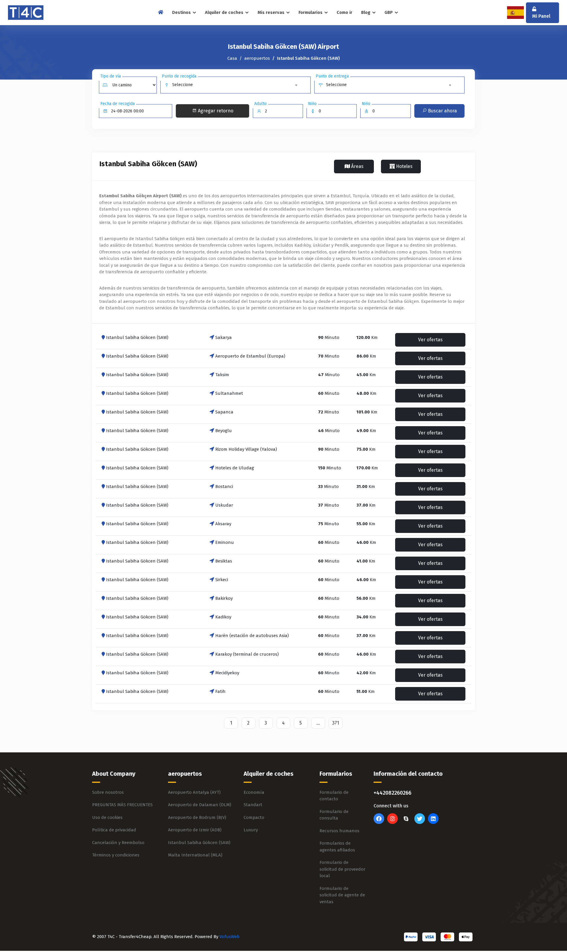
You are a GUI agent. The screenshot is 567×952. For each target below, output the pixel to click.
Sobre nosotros (108, 792)
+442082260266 (392, 793)
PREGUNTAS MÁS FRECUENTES (122, 804)
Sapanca (224, 412)
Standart (253, 804)
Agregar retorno (215, 111)
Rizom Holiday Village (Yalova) (246, 449)
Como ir (344, 12)
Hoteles (404, 166)
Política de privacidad (114, 830)
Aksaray (223, 523)
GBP (389, 12)
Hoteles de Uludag (234, 468)
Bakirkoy (224, 598)
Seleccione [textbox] (182, 84)
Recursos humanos (339, 830)
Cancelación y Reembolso (118, 842)
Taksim (222, 374)
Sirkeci (221, 579)
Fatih (220, 691)
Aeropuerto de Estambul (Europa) (250, 356)
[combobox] (235, 85)
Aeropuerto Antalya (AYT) (194, 792)
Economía (254, 792)
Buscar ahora (442, 111)
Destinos (182, 12)
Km (367, 337)
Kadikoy (223, 617)
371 (335, 723)
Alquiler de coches (225, 12)
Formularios (311, 12)
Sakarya (223, 337)
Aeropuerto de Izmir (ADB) (194, 830)
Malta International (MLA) (195, 855)
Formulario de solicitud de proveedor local (342, 869)
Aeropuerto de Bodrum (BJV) (197, 817)
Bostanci (224, 486)
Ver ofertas (430, 339)
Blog (366, 12)
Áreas (357, 166)
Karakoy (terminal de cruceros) (247, 654)
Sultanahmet (229, 393)
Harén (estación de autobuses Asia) (252, 635)
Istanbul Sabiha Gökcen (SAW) (137, 337)
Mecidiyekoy (227, 672)
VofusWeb (229, 936)
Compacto (254, 817)
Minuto (328, 337)
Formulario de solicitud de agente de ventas (342, 895)
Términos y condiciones (115, 855)
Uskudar (224, 505)
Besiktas (223, 561)
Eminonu (224, 542)
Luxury (251, 830)
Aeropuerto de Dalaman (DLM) (199, 804)
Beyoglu (223, 430)
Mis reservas (272, 12)
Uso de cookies (107, 817)
